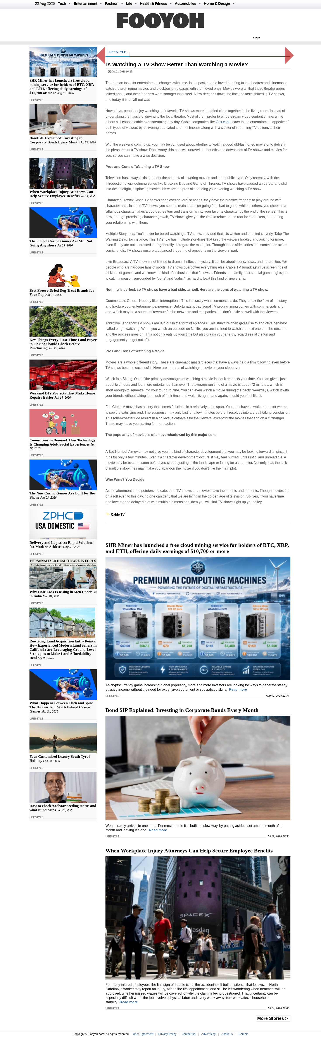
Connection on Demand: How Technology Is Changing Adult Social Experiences (62, 442)
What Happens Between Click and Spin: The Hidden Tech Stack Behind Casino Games (61, 707)
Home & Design (217, 3)
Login (256, 37)
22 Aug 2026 (45, 3)
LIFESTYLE (36, 100)
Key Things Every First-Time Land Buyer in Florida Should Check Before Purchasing (63, 344)
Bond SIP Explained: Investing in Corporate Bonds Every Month (55, 140)
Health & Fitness (153, 3)
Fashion (111, 3)
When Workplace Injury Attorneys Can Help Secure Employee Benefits (61, 194)
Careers (244, 1034)
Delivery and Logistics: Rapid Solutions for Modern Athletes (61, 545)
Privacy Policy (167, 1034)
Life (129, 3)
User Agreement (143, 1034)
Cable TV (118, 514)
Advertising (208, 1034)
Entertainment (85, 3)
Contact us (188, 1034)
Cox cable (223, 122)
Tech (62, 3)
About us (227, 1034)
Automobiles (185, 3)
